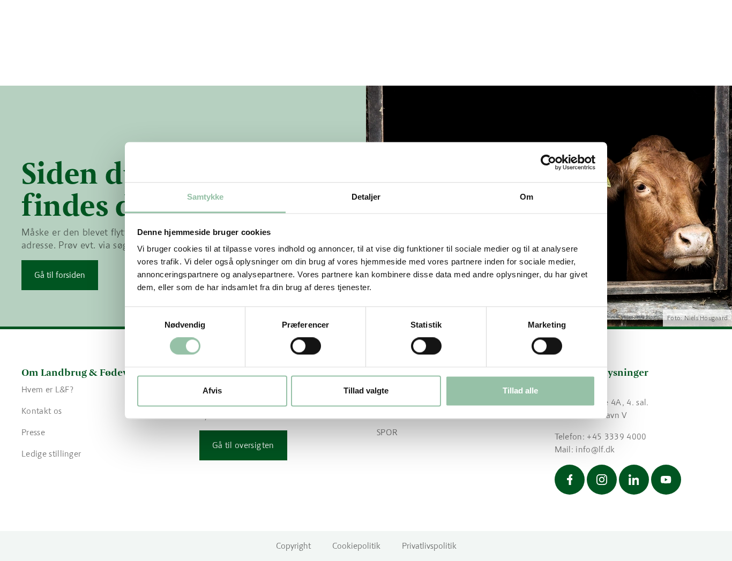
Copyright (293, 546)
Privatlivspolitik (429, 546)
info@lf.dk (595, 449)
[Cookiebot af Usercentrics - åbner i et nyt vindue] (548, 162)
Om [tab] (526, 196)
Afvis (212, 390)
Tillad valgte (366, 390)
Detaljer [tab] (366, 196)
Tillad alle (520, 390)
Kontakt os (41, 411)
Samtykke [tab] (205, 196)
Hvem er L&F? (47, 389)
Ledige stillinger (51, 454)
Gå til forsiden (59, 275)
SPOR (387, 432)
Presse (33, 432)
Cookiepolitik (356, 546)
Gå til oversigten (243, 445)
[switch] (305, 346)
